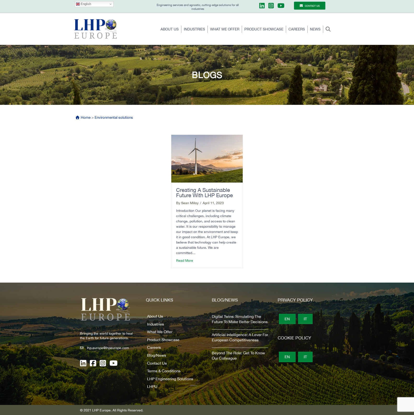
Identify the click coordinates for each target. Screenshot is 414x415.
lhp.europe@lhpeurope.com (108, 348)
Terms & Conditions (163, 371)
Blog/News (156, 355)
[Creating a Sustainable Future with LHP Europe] (207, 158)
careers (296, 29)
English (85, 4)
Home (85, 117)
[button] (329, 29)
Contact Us (157, 363)
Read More (184, 260)
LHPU (152, 386)
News (315, 29)
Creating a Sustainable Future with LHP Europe (205, 192)
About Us (170, 29)
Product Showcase (263, 29)
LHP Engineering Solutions (170, 379)
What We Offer (224, 29)
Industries (194, 29)
